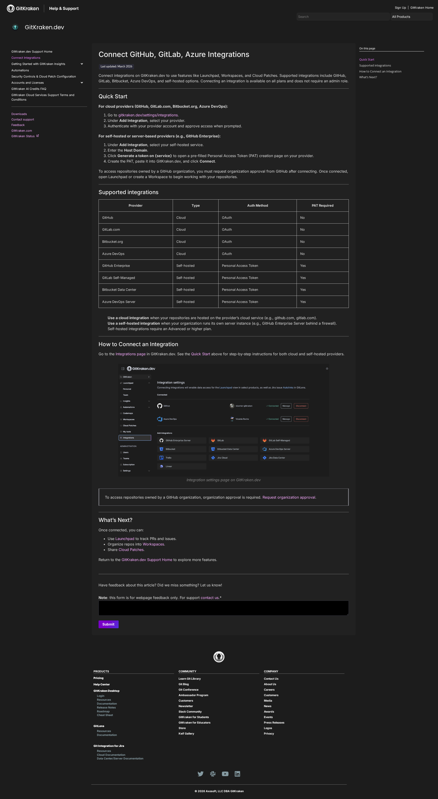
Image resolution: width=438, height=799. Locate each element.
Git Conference (188, 689)
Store (182, 728)
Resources (104, 699)
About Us (270, 684)
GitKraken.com (22, 130)
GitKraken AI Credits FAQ (28, 89)
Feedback (18, 125)
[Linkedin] (237, 773)
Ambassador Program (193, 695)
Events (268, 717)
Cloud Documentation (111, 754)
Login (100, 695)
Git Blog (184, 684)
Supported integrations (375, 65)
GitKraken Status (23, 136)
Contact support (23, 119)
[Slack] (213, 773)
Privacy (269, 733)
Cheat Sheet (105, 715)
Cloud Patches (131, 549)
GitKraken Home (422, 7)
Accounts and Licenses (27, 82)
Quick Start (200, 354)
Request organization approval (289, 497)
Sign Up (400, 7)
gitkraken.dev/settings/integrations (148, 115)
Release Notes (106, 707)
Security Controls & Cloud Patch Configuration (43, 76)
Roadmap (103, 711)
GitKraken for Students (194, 717)
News (267, 706)
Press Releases (274, 722)
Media (268, 700)
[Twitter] (200, 773)
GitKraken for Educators (195, 722)
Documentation (107, 703)
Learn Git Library (190, 678)
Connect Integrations (25, 57)
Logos (268, 728)
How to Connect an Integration (380, 71)
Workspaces (153, 544)
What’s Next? (368, 77)
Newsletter (186, 706)
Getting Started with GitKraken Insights (38, 64)
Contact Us (271, 678)
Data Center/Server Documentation (120, 758)
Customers (186, 700)
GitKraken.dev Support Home (31, 51)
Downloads (20, 114)
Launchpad (124, 538)
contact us (210, 597)
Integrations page (131, 354)
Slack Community (190, 711)
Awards (269, 711)
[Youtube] (225, 773)
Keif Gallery (186, 733)
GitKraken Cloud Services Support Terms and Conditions (42, 97)
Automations (20, 70)
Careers (269, 689)
